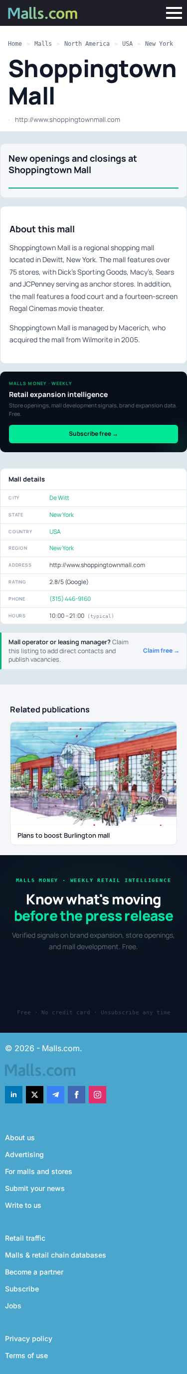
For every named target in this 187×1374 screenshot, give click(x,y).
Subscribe (22, 1288)
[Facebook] (76, 1094)
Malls (43, 43)
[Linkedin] (13, 1094)
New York (159, 43)
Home (15, 43)
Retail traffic (25, 1238)
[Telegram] (55, 1094)
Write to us (23, 1205)
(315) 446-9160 (70, 598)
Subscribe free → (93, 433)
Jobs (13, 1305)
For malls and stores (38, 1171)
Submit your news (35, 1188)
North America (87, 43)
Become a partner (34, 1272)
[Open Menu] (174, 13)
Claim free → (161, 651)
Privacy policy (28, 1338)
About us (20, 1137)
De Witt (59, 497)
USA (127, 43)
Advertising (24, 1154)
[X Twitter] (34, 1094)
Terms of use (26, 1355)
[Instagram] (97, 1094)
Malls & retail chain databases (55, 1255)
